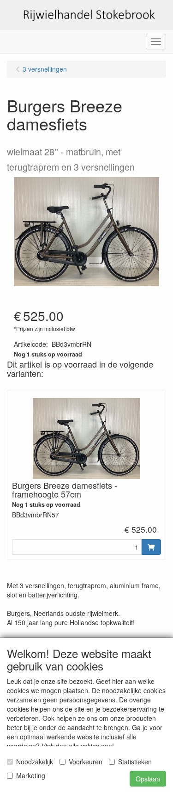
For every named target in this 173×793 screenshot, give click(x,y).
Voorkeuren (85, 761)
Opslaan (148, 778)
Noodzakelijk (34, 761)
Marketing (30, 775)
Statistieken (135, 761)
